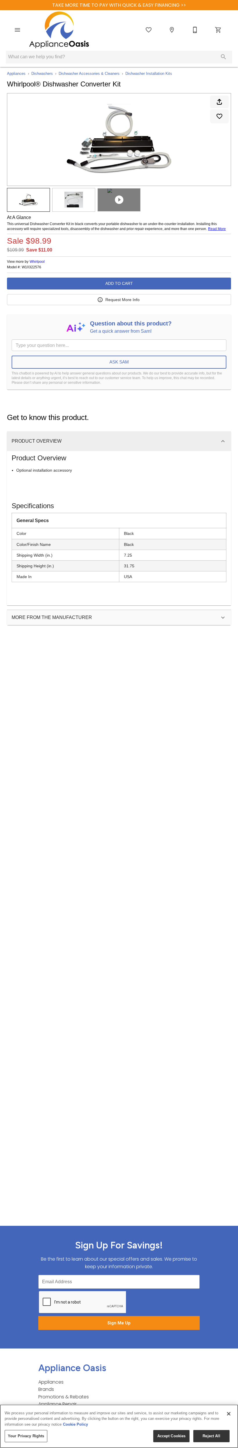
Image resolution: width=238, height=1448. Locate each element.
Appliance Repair (57, 1404)
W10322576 (31, 267)
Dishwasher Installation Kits (148, 73)
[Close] (228, 1413)
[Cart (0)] (218, 30)
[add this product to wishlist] (219, 116)
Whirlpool (37, 262)
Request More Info (122, 299)
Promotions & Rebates (63, 1396)
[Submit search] (223, 57)
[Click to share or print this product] (219, 101)
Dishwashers (42, 73)
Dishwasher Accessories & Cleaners (89, 73)
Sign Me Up (119, 1323)
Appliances (16, 73)
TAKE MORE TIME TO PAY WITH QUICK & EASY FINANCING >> (119, 5)
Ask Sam (119, 361)
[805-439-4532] (195, 30)
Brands (46, 1389)
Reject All (211, 1436)
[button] (17, 30)
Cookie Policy (75, 1424)
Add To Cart (119, 283)
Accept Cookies (171, 1436)
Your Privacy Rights (26, 1436)
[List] (149, 30)
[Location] (172, 30)
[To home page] (59, 29)
